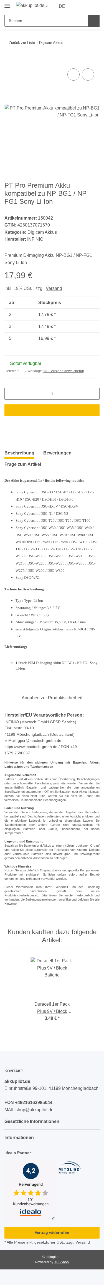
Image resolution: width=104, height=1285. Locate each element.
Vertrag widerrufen (52, 1232)
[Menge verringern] (11, 393)
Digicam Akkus (42, 232)
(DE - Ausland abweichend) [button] (63, 371)
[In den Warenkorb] (8, 61)
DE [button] (62, 6)
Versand (54, 288)
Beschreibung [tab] (19, 453)
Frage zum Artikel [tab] (22, 464)
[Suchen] (94, 21)
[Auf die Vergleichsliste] (73, 74)
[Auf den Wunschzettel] (88, 74)
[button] (77, 6)
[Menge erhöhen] (93, 393)
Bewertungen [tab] (57, 453)
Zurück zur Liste (22, 43)
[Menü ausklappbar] (7, 3)
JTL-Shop (61, 1262)
